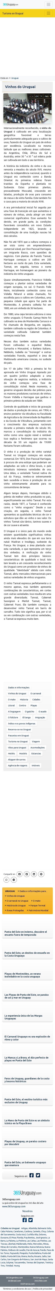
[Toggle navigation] (48, 4)
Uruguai (14, 78)
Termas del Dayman (35, 1262)
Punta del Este (14, 1256)
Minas (46, 1244)
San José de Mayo (39, 1259)
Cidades (36, 699)
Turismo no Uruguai (18, 741)
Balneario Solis (44, 1228)
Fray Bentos (29, 1237)
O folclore (13, 717)
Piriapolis (24, 1253)
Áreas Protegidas (15, 910)
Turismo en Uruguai (12, 13)
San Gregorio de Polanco (18, 1259)
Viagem (36, 741)
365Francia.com (27, 1284)
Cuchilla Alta (32, 1234)
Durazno (5, 1237)
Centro (22, 705)
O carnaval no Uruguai (17, 900)
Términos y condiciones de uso (17, 1289)
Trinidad (9, 1265)
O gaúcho (29, 711)
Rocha (30, 1256)
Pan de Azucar (32, 1250)
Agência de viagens (17, 765)
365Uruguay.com (40, 1277)
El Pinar (12, 1237)
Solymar (9, 1262)
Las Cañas (31, 1241)
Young (17, 1265)
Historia (24, 699)
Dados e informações (18, 687)
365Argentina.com (14, 1277)
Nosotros (27, 1211)
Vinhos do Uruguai (17, 693)
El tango (26, 717)
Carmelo (36, 1231)
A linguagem (14, 711)
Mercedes (37, 1244)
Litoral (11, 705)
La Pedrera (21, 1241)
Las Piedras (42, 1241)
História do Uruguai (16, 905)
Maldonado (21, 1244)
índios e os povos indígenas (21, 723)
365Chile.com (40, 1281)
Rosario (37, 1256)
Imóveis (36, 765)
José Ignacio (41, 1237)
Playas (34, 705)
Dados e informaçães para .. (33, 891)
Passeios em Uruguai (18, 735)
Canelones (18, 1231)
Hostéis (23, 753)
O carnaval (36, 693)
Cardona (28, 1231)
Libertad (11, 1244)
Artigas (24, 1228)
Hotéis (11, 753)
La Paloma (10, 1241)
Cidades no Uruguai (10, 1228)
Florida (20, 1237)
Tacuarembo (20, 1262)
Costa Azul (21, 1234)
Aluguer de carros (17, 759)
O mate (12, 699)
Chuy (43, 1231)
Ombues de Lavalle (17, 1250)
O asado (42, 711)
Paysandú (14, 1253)
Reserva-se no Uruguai (19, 729)
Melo (29, 1244)
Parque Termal (37, 905)
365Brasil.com (14, 1281)
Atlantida (33, 1228)
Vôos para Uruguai (17, 747)
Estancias (36, 753)
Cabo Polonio (7, 1231)
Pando (43, 1250)
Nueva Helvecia (37, 1247)
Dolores (42, 1234)
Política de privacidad (42, 1289)
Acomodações (38, 747)
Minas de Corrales (9, 1247)
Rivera (24, 1256)
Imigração (40, 717)
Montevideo (23, 1247)
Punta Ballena (35, 1253)
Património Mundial (38, 910)
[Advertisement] (27, 47)
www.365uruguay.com (14, 1206)
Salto (44, 1256)
